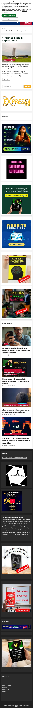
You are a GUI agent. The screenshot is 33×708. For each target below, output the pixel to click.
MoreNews (25, 705)
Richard (5, 69)
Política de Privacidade (6, 685)
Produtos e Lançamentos (10, 374)
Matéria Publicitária (9, 372)
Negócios (24, 434)
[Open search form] (17, 23)
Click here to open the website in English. (14, 457)
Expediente (4, 687)
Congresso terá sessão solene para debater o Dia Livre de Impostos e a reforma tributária (16, 52)
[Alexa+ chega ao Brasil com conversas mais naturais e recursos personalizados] (16, 397)
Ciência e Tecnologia (23, 405)
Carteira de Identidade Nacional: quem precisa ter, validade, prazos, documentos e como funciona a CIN (16, 350)
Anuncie (3, 683)
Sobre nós (4, 681)
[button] (2, 23)
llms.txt (29, 695)
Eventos (6, 434)
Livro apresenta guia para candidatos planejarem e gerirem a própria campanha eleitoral (15, 381)
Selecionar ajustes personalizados (10, 19)
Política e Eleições (20, 372)
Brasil (5, 60)
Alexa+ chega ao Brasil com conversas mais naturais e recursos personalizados (16, 411)
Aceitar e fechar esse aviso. (9, 15)
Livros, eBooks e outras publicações (12, 370)
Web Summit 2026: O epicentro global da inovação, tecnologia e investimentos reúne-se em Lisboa (16, 440)
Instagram (28, 23)
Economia (11, 60)
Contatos (4, 691)
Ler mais (7, 79)
